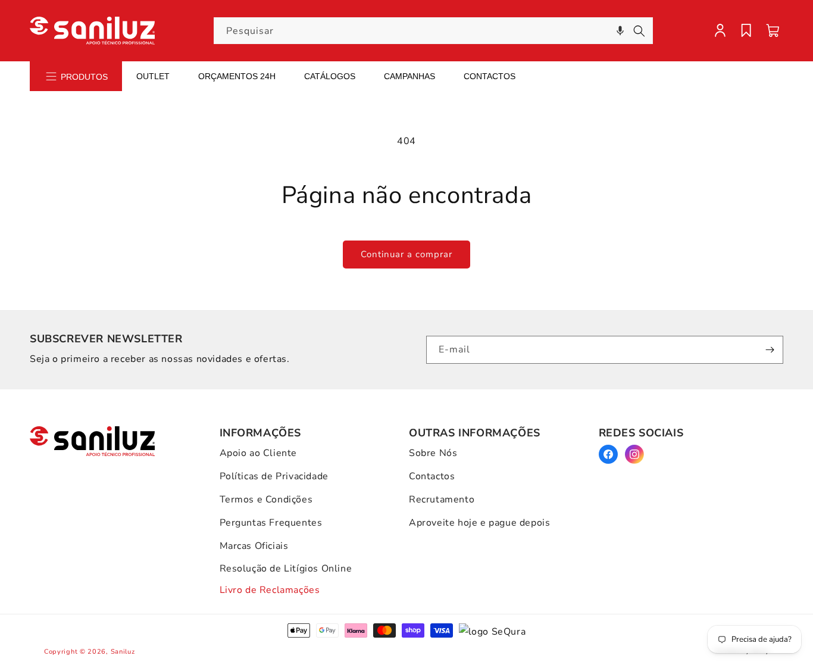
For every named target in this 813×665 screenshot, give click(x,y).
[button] (620, 30)
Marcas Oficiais (254, 545)
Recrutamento (441, 499)
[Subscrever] (769, 350)
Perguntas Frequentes (271, 522)
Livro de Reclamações (270, 590)
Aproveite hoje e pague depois (479, 522)
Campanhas (409, 76)
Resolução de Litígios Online (286, 568)
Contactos (489, 76)
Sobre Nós (433, 453)
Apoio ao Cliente (259, 453)
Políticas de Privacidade (274, 476)
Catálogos (329, 76)
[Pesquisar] (639, 31)
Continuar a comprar (406, 254)
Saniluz (123, 651)
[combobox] (433, 30)
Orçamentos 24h (237, 76)
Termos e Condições (266, 499)
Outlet (153, 76)
